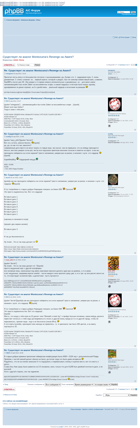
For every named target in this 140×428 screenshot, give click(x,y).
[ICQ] (109, 125)
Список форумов (13, 20)
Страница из (123, 65)
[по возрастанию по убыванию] (106, 384)
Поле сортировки (68, 384)
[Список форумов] (14, 11)
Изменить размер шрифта (134, 19)
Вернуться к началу (135, 94)
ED (7, 101)
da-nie (8, 177)
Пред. (6, 384)
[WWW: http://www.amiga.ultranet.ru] (109, 372)
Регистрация (125, 37)
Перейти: (99, 395)
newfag (8, 136)
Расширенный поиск (129, 14)
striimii (15, 60)
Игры (38, 20)
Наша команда (76, 409)
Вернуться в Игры (10, 394)
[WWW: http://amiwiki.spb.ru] (109, 286)
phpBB (61, 426)
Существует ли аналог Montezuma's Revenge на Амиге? (38, 56)
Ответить (6, 64)
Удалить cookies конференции (92, 409)
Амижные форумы (28, 20)
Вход (134, 37)
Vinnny (21, 60)
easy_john (9, 260)
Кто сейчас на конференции (15, 401)
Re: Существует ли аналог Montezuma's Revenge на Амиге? (37, 70)
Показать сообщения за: (36, 384)
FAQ (116, 37)
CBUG (8, 353)
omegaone (9, 73)
